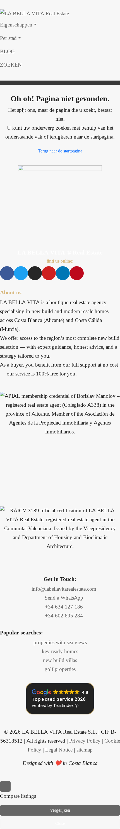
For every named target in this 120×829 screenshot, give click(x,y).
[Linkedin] (63, 273)
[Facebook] (7, 273)
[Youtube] (49, 273)
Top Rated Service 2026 (59, 699)
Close (60, 823)
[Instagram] (35, 273)
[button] (60, 76)
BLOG (7, 51)
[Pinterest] (77, 273)
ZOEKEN (11, 65)
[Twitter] (21, 273)
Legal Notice (59, 749)
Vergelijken (60, 810)
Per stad (8, 38)
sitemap (84, 749)
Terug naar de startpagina (60, 151)
